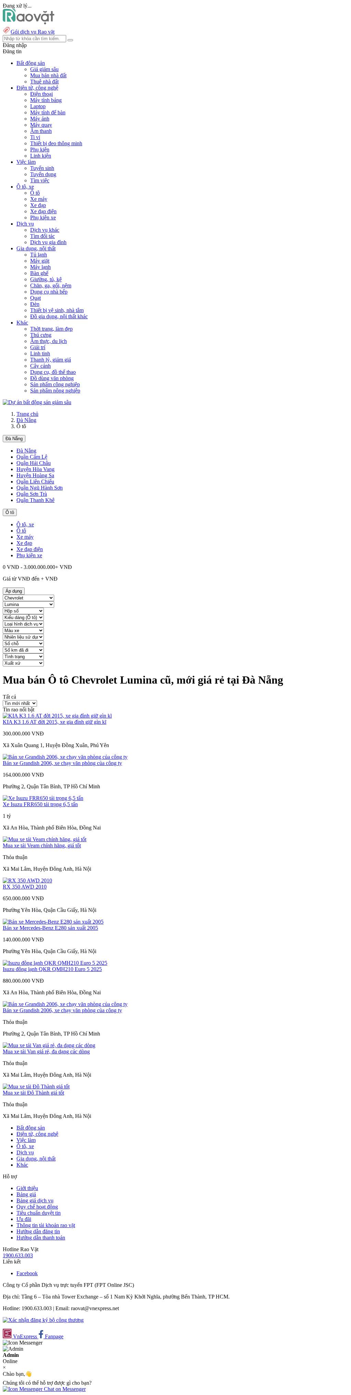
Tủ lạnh (38, 255)
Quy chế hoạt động (37, 1207)
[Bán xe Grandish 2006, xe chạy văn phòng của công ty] (65, 757)
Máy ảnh (39, 119)
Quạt (35, 298)
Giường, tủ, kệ (46, 279)
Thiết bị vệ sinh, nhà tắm (57, 310)
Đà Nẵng (26, 420)
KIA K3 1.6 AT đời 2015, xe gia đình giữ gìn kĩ (54, 722)
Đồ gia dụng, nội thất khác (59, 316)
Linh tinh (40, 353)
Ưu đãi (23, 1219)
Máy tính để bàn (47, 112)
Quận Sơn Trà (31, 494)
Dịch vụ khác (44, 230)
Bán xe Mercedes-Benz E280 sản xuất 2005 (50, 928)
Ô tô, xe (25, 524)
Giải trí (37, 347)
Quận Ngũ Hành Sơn (39, 488)
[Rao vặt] (29, 22)
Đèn (34, 304)
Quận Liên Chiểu (35, 481)
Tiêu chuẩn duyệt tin (38, 1213)
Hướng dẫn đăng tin (38, 1231)
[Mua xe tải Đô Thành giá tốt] (36, 1086)
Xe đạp (38, 205)
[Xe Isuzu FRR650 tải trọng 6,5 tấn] (43, 798)
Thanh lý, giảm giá (50, 360)
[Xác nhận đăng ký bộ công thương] (43, 1320)
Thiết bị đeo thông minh (56, 143)
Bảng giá (26, 1194)
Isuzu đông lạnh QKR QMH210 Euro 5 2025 (52, 969)
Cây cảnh (40, 366)
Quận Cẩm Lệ (31, 457)
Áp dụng (13, 591)
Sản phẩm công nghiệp (55, 384)
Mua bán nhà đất (48, 75)
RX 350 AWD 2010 (25, 887)
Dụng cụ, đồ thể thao (53, 372)
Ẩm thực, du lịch (48, 341)
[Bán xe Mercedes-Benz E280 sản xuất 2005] (53, 922)
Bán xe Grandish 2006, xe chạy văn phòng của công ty (62, 763)
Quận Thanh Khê (35, 500)
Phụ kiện (39, 149)
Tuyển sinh (42, 168)
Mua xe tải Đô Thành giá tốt (33, 1093)
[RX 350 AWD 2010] (27, 880)
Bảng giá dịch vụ (34, 1200)
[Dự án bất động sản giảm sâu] (37, 402)
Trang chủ (27, 414)
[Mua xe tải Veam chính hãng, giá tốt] (44, 839)
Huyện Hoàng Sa (35, 475)
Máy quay (41, 125)
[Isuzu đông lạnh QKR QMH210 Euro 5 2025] (55, 963)
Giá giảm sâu (44, 69)
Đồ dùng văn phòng (52, 378)
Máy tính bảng (46, 100)
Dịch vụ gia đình (48, 242)
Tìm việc (39, 180)
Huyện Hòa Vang (35, 469)
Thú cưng (40, 335)
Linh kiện (40, 156)
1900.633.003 (18, 1255)
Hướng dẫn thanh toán (40, 1237)
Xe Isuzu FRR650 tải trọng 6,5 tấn (40, 804)
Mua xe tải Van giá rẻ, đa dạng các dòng (46, 1051)
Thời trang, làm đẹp (51, 329)
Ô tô (35, 193)
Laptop (38, 106)
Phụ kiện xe (43, 217)
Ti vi (35, 137)
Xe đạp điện (43, 211)
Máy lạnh (40, 267)
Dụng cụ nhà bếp (49, 292)
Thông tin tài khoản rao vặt (45, 1225)
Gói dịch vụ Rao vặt (33, 32)
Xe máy (38, 199)
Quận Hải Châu (33, 463)
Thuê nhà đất (44, 81)
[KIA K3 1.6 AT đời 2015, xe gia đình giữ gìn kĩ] (57, 716)
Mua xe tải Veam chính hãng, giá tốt (42, 845)
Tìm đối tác (42, 236)
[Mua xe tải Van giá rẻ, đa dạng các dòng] (49, 1045)
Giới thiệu (27, 1188)
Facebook (27, 1273)
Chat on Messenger (64, 1389)
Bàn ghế (39, 273)
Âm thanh (41, 131)
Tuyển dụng (43, 174)
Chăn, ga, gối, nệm (50, 285)
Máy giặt (39, 261)
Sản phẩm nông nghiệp (55, 390)
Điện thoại (41, 94)
